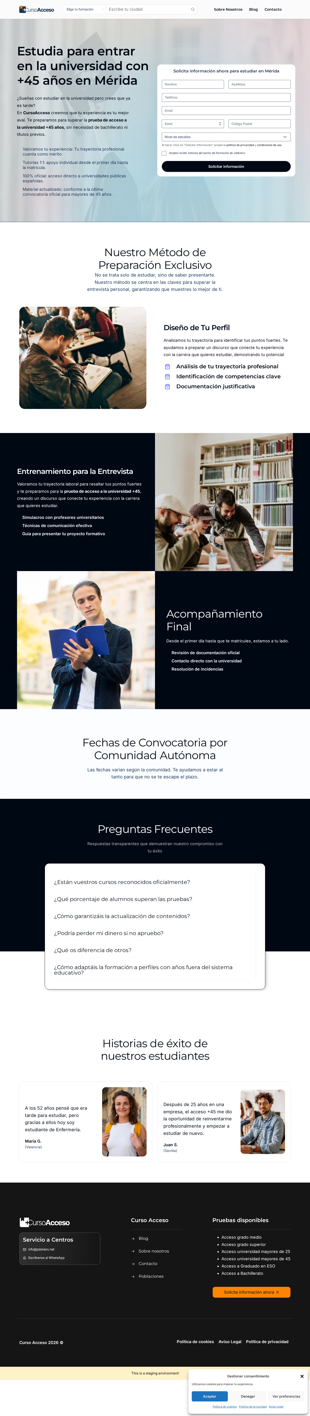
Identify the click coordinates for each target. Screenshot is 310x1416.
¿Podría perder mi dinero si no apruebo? (109, 933)
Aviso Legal (276, 1406)
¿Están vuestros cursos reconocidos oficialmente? (122, 882)
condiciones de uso (269, 145)
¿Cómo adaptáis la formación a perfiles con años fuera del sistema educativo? (143, 970)
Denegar (248, 1396)
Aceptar (209, 1396)
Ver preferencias (286, 1396)
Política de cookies (225, 1406)
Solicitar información (226, 166)
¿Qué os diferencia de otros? (93, 950)
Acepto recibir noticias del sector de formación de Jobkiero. (207, 153)
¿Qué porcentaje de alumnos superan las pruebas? (123, 899)
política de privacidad (240, 145)
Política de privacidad (253, 1406)
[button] (302, 1376)
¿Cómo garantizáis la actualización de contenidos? (122, 916)
